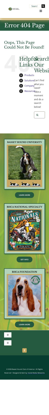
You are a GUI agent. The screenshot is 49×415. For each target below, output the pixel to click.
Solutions (29, 80)
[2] (24, 269)
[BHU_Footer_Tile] (24, 140)
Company (29, 85)
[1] (24, 204)
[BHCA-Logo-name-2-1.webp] (14, 8)
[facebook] (24, 350)
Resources (30, 91)
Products (29, 75)
